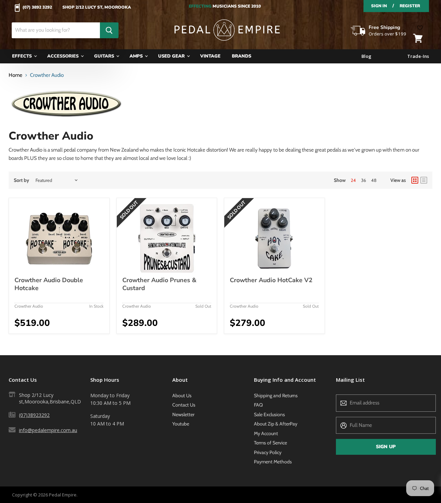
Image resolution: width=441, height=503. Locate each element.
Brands (241, 56)
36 (363, 180)
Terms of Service (270, 443)
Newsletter (183, 414)
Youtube (180, 424)
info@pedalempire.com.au (48, 430)
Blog (366, 56)
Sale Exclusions (269, 414)
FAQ (258, 405)
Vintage (210, 56)
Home (15, 75)
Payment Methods (273, 462)
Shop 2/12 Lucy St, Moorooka (96, 7)
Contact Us (183, 405)
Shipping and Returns (276, 395)
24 (353, 180)
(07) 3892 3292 (37, 7)
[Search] (109, 30)
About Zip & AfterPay (275, 424)
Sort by (21, 180)
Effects (22, 56)
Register (410, 6)
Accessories (63, 56)
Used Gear (172, 56)
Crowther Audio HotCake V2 (271, 280)
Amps (137, 56)
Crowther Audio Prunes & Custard (159, 284)
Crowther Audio (28, 306)
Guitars (104, 56)
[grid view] (414, 180)
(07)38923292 (34, 415)
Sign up (386, 446)
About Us (182, 395)
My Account (266, 433)
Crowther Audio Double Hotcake (48, 284)
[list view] (423, 180)
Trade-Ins (418, 56)
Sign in (379, 6)
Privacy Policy (267, 452)
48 (374, 180)
